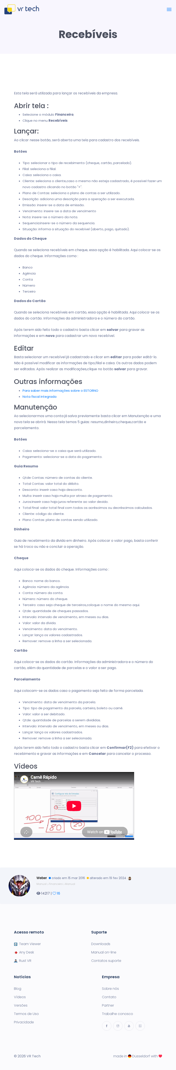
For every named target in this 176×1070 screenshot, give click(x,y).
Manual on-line (103, 952)
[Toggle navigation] (169, 9)
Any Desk (26, 952)
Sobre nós (110, 989)
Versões (20, 1005)
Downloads (100, 944)
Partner (108, 1005)
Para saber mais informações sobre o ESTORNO (60, 390)
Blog (17, 989)
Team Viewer (30, 944)
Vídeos (20, 997)
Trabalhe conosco (117, 1014)
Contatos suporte (106, 961)
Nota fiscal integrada (39, 396)
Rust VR (25, 961)
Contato (109, 997)
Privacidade (24, 1022)
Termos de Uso (26, 1014)
